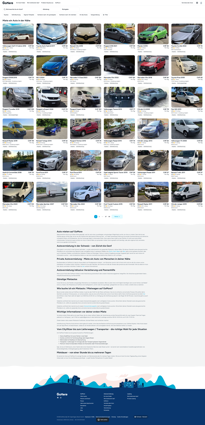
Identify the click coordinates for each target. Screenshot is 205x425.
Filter (106, 15)
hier (83, 266)
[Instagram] (61, 398)
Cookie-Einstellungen (122, 417)
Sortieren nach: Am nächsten (67, 15)
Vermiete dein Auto (187, 3)
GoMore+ (58, 3)
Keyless (6, 15)
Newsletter (83, 405)
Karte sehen (103, 419)
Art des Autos (83, 15)
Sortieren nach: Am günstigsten (46, 15)
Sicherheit (106, 410)
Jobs (81, 408)
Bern (124, 251)
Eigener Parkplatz (29, 15)
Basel (118, 251)
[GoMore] (8, 3)
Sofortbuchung (16, 15)
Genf (114, 251)
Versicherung (107, 408)
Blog (81, 410)
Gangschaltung (95, 15)
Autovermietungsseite (90, 306)
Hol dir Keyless (107, 405)
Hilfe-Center (83, 396)
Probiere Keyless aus (47, 3)
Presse (82, 401)
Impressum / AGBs (89, 417)
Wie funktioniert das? (33, 3)
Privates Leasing (131, 398)
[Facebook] (58, 398)
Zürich (111, 251)
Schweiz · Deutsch (141, 417)
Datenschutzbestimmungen (103, 417)
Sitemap (113, 417)
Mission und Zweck (85, 398)
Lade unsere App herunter (87, 403)
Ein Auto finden (20, 3)
